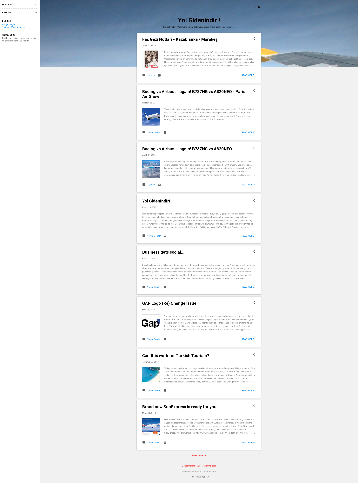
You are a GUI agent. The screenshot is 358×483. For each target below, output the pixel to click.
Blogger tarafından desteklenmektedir (199, 466)
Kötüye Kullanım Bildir (199, 477)
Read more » (248, 75)
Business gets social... (163, 252)
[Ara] (259, 7)
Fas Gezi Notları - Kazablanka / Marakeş (180, 39)
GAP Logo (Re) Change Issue (169, 303)
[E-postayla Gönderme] (159, 76)
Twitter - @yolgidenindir (14, 27)
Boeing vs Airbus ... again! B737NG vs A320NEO (187, 148)
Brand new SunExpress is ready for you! (180, 406)
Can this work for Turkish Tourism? (175, 355)
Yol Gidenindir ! (199, 20)
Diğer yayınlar (198, 455)
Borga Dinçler (8, 24)
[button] (253, 39)
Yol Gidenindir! (156, 201)
